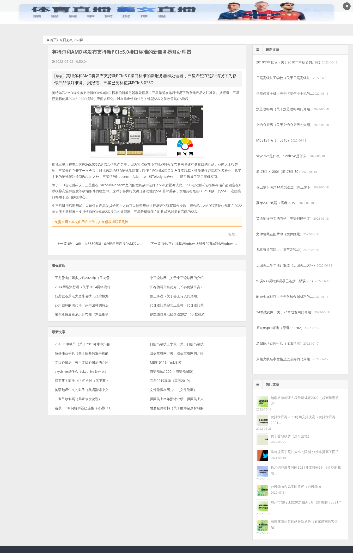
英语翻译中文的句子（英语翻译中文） (284, 218)
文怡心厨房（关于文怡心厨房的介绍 (82, 362)
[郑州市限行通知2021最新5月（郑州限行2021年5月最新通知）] (262, 505)
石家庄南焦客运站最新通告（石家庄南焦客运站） (304, 524)
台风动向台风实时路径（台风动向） (297, 486)
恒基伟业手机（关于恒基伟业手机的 (82, 353)
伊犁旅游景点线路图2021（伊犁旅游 (177, 314)
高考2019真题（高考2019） (171, 380)
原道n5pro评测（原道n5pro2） (280, 327)
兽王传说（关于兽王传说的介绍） (175, 296)
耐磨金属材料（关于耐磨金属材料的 (177, 408)
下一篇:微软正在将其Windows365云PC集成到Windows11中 (196, 243)
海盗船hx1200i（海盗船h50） (172, 371)
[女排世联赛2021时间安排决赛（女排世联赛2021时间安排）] (262, 419)
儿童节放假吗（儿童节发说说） (78, 399)
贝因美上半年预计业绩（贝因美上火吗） (286, 265)
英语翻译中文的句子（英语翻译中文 (82, 389)
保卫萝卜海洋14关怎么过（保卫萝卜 (82, 380)
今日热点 (66, 39)
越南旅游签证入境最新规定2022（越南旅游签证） (305, 400)
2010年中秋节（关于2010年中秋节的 (82, 344)
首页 (53, 39)
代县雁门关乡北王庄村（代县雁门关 (177, 305)
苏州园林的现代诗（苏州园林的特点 (82, 305)
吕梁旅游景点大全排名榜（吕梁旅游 (82, 296)
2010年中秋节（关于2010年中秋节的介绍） (289, 62)
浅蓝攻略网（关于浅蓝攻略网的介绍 (177, 353)
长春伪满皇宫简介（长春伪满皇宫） (177, 287)
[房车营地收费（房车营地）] (262, 439)
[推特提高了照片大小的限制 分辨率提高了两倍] (262, 454)
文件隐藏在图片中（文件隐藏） (173, 389)
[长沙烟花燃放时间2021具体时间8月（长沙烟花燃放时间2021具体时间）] (262, 470)
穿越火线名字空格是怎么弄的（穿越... (284, 359)
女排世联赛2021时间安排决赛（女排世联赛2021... (303, 420)
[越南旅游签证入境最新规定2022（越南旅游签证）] (262, 400)
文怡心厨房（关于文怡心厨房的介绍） (284, 124)
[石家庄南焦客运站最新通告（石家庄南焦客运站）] (262, 524)
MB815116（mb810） (167, 362)
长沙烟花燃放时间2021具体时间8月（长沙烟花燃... (306, 470)
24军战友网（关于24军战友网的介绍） (285, 312)
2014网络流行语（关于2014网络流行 (82, 287)
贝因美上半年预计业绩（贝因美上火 (177, 399)
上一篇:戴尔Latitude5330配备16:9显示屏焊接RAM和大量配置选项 (107, 243)
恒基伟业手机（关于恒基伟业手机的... (284, 93)
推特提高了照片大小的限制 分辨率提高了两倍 (305, 451)
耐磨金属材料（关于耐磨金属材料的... (284, 296)
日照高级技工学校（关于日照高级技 (177, 344)
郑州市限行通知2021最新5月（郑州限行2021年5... (306, 505)
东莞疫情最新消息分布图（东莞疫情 (82, 314)
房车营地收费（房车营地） (291, 436)
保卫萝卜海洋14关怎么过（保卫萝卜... (284, 187)
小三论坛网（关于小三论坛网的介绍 (177, 277)
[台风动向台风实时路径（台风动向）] (262, 489)
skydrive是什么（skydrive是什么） (81, 371)
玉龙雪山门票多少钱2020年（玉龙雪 (82, 277)
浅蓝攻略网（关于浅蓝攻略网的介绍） (284, 109)
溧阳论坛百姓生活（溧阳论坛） (279, 343)
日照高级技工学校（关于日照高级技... (284, 77)
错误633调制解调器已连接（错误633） (84, 408)
